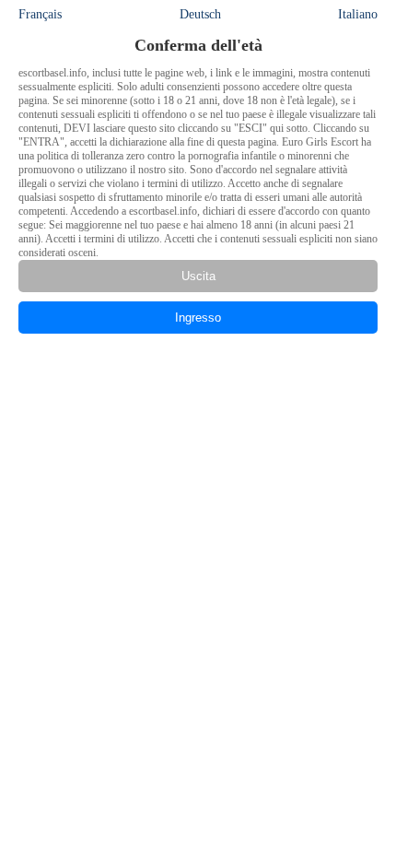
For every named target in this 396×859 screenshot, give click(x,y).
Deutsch (200, 14)
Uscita (198, 276)
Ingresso (198, 317)
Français (40, 14)
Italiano (358, 14)
